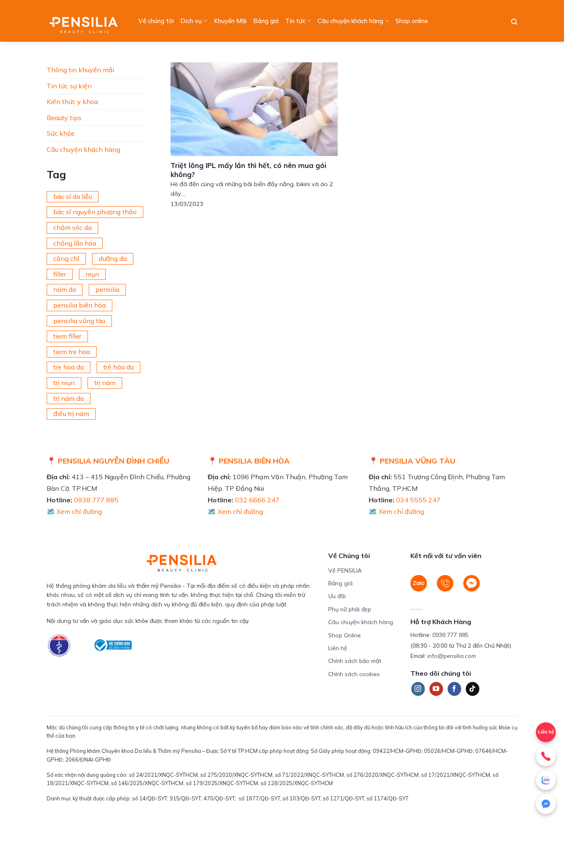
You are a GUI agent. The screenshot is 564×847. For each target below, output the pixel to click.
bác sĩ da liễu (72, 196)
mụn (92, 274)
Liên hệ (546, 731)
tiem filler (67, 336)
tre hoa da (68, 367)
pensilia (107, 289)
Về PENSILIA (345, 570)
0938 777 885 (96, 500)
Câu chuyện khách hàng (350, 21)
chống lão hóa (74, 243)
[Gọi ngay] (546, 756)
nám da (64, 289)
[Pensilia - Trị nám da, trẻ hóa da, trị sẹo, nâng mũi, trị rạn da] (86, 21)
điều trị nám (71, 413)
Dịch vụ (191, 21)
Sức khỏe (61, 133)
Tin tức (295, 21)
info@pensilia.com (451, 656)
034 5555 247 (418, 500)
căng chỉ (66, 258)
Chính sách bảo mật (354, 661)
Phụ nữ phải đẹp (349, 609)
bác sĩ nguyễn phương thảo (95, 212)
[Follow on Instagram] (418, 689)
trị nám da (68, 398)
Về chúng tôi (156, 21)
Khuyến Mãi (230, 21)
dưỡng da (113, 258)
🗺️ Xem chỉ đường (74, 511)
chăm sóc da (72, 227)
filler (59, 274)
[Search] (514, 22)
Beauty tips (64, 118)
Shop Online (344, 635)
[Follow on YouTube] (436, 689)
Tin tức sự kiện (69, 86)
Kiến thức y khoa (72, 101)
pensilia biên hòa (79, 305)
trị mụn (64, 383)
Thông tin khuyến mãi (80, 70)
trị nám (105, 383)
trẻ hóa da (118, 367)
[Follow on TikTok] (472, 689)
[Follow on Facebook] (454, 689)
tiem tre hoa (71, 352)
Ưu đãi (337, 596)
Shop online (412, 21)
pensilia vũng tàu (79, 321)
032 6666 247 (257, 500)
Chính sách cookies (354, 674)
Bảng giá (266, 21)
